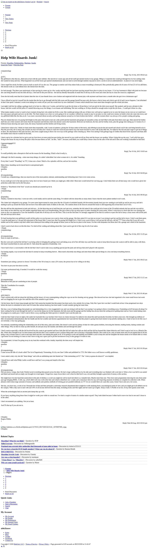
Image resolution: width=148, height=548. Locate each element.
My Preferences (10, 520)
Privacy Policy (44, 544)
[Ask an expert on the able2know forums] (15, 2)
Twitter (7, 536)
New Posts (9, 23)
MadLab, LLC (19, 544)
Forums (7, 5)
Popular (8, 15)
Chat (6, 508)
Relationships (19, 63)
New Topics (9, 19)
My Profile (9, 518)
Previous (8, 30)
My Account (9, 516)
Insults (33, 63)
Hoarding (10, 63)
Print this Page (18, 65)
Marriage (27, 63)
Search (46, 2)
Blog (7, 535)
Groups (7, 7)
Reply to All (9, 47)
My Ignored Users (11, 522)
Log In (32, 2)
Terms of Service (31, 544)
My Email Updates (11, 524)
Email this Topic (6, 65)
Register (39, 2)
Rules (7, 533)
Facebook (8, 538)
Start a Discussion (11, 504)
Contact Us (9, 540)
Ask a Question (10, 502)
